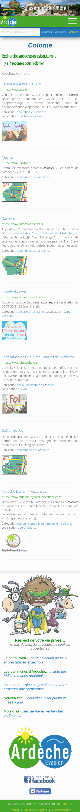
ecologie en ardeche (30, 311)
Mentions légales (35, 810)
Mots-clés (73, 32)
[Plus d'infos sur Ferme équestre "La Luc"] (14, 131)
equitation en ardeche (31, 112)
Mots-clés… (34, 713)
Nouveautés (60, 32)
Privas (23, 389)
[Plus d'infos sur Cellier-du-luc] (14, 464)
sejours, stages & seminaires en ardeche (44, 523)
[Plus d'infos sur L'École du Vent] (14, 330)
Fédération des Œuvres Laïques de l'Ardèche (41, 233)
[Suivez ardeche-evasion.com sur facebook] (40, 782)
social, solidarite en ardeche (35, 385)
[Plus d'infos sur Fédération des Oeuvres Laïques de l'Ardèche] (14, 403)
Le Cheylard (27, 527)
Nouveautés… (35, 700)
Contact (14, 810)
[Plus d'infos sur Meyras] (14, 192)
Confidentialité (61, 810)
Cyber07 (66, 804)
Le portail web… (35, 660)
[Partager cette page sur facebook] (40, 794)
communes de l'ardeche (33, 177)
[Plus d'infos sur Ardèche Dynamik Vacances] (14, 542)
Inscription (47, 32)
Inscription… (35, 687)
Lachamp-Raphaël (31, 116)
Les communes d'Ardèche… (35, 673)
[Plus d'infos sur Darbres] (14, 265)
